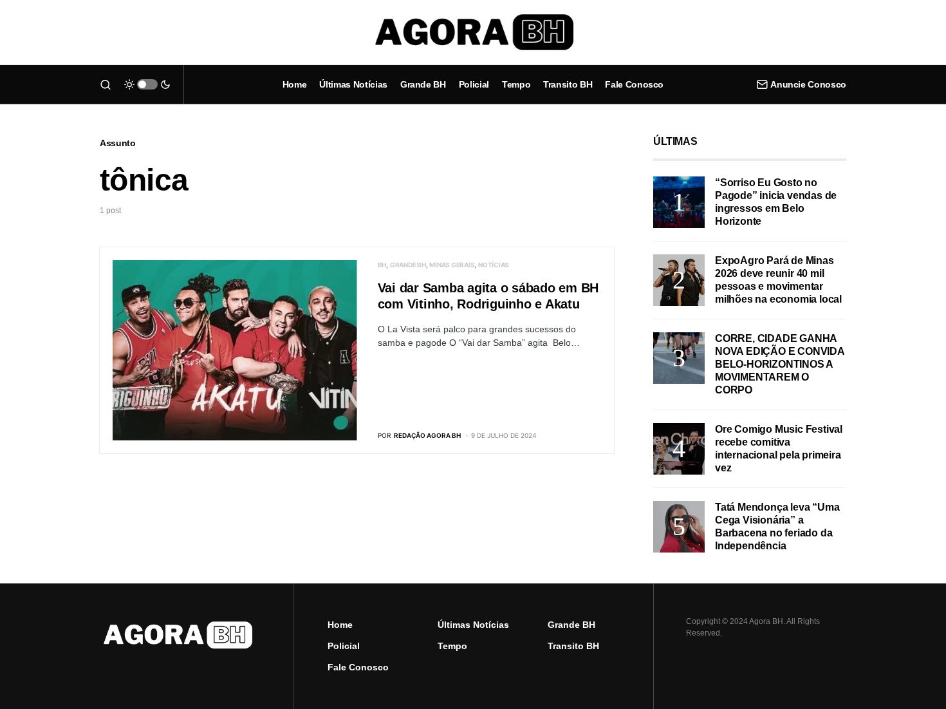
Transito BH (573, 646)
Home (340, 624)
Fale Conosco (358, 667)
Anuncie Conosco (808, 84)
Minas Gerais (451, 265)
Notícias (493, 265)
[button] (105, 84)
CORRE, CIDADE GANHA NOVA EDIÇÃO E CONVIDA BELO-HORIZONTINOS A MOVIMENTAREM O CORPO (779, 364)
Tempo (452, 646)
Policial (344, 646)
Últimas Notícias (473, 624)
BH (382, 265)
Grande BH (408, 265)
